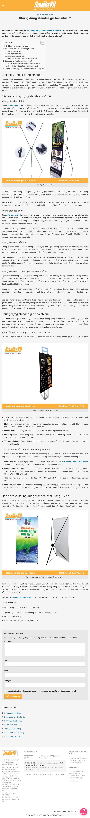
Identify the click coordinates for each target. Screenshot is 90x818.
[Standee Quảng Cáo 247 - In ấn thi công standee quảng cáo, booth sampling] (45, 5)
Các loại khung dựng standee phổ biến (19, 49)
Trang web (8, 681)
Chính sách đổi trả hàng (14, 732)
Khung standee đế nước (16, 56)
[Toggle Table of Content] (41, 43)
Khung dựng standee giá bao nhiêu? (18, 61)
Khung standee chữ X (15, 51)
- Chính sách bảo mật (75, 778)
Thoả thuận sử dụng (12, 729)
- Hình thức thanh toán (76, 762)
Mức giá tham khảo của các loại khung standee (23, 66)
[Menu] (3, 5)
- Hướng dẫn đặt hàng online (78, 758)
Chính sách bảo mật (12, 736)
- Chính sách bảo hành (76, 771)
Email (7, 670)
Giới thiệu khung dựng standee (16, 46)
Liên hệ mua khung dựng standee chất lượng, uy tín (24, 69)
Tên (6, 660)
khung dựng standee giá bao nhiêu (45, 30)
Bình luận (8, 641)
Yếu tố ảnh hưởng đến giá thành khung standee (24, 63)
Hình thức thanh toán (13, 721)
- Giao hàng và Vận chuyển (77, 760)
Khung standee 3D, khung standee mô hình (23, 58)
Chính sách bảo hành (13, 725)
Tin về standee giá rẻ (45, 15)
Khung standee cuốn (15, 54)
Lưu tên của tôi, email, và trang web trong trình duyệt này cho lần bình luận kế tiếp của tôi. (42, 691)
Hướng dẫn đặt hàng (12, 713)
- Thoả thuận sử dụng (75, 773)
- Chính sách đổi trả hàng (77, 775)
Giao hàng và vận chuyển (14, 717)
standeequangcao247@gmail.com (45, 756)
